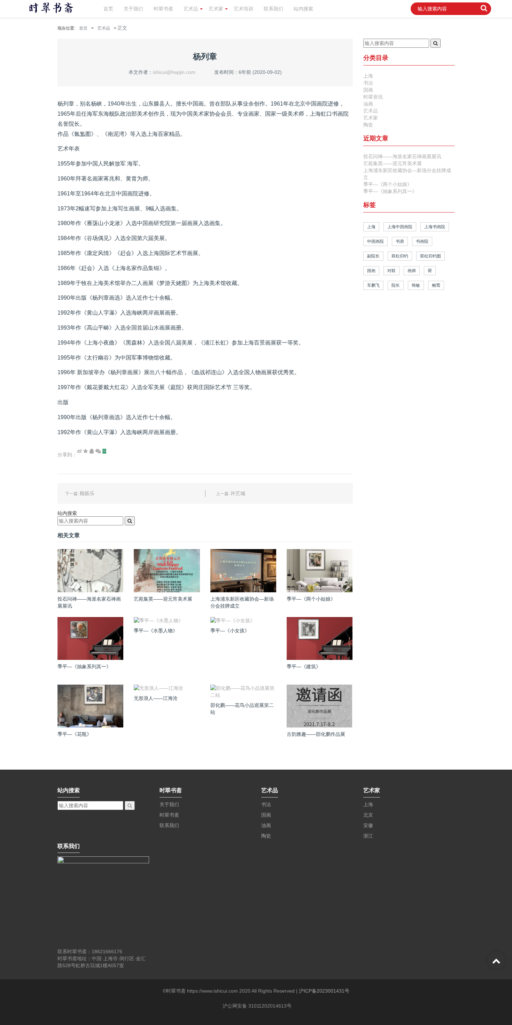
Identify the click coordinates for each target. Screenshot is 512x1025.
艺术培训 (243, 8)
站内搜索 (303, 8)
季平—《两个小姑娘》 (387, 184)
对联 (391, 270)
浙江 (368, 836)
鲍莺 (436, 285)
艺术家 (216, 8)
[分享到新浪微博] (79, 451)
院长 (395, 285)
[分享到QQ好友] (91, 451)
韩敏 (416, 285)
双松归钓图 (430, 256)
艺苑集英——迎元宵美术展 (392, 163)
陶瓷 (368, 125)
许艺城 (238, 493)
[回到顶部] (496, 960)
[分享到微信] (98, 451)
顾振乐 (87, 493)
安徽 (368, 825)
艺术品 (191, 8)
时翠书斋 (163, 8)
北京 (368, 815)
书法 (368, 83)
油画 (368, 104)
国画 (368, 90)
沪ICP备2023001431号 (324, 991)
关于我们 (133, 8)
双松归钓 (399, 256)
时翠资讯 (373, 97)
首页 (108, 8)
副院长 (373, 256)
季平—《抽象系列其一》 (390, 191)
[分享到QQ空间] (85, 451)
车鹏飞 (373, 285)
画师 (412, 270)
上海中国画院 (399, 226)
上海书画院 (434, 226)
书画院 (422, 241)
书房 (400, 241)
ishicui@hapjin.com (174, 72)
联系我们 (273, 8)
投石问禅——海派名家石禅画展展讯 (402, 156)
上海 (368, 76)
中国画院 (375, 241)
